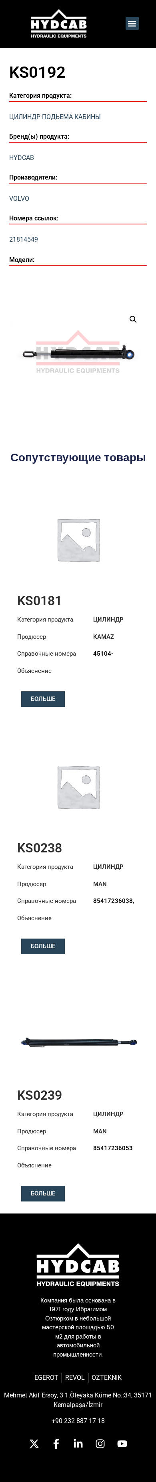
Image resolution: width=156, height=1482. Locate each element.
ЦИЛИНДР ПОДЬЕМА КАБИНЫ (55, 117)
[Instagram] (100, 1444)
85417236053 (113, 1148)
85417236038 (113, 901)
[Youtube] (122, 1444)
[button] (132, 23)
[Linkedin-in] (78, 1444)
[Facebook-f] (56, 1444)
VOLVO (19, 198)
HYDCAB (21, 158)
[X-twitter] (34, 1444)
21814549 (23, 239)
